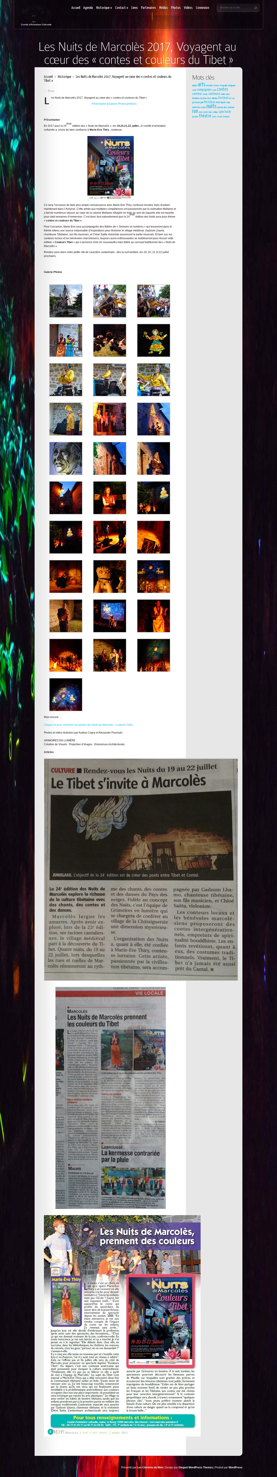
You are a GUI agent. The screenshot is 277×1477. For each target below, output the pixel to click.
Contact (121, 8)
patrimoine (220, 107)
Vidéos (188, 8)
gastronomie (196, 102)
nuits (211, 106)
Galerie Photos (117, 103)
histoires (209, 102)
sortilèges (215, 112)
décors (209, 98)
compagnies (204, 90)
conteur (197, 94)
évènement (226, 117)
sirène (210, 112)
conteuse (214, 94)
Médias (163, 8)
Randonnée (231, 107)
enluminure (215, 98)
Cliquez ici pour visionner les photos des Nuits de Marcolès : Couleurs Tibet (88, 724)
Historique (104, 8)
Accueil (75, 8)
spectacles (195, 117)
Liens (134, 8)
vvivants (219, 117)
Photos (176, 8)
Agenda (88, 8)
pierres (225, 107)
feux (230, 98)
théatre (205, 116)
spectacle (225, 112)
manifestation (196, 107)
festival (223, 98)
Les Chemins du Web (150, 1467)
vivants (214, 117)
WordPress (235, 1467)
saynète (205, 112)
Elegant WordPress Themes (196, 1467)
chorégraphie (223, 86)
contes (222, 89)
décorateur (203, 98)
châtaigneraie (231, 86)
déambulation (196, 98)
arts (201, 84)
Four (233, 98)
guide (201, 102)
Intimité (218, 102)
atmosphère (209, 86)
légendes (223, 102)
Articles (132, 103)
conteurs (205, 94)
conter (214, 90)
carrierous (216, 86)
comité (194, 90)
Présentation (99, 103)
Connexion (202, 8)
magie (228, 102)
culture (228, 94)
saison (200, 112)
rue (195, 111)
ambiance (194, 86)
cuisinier (223, 94)
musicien (203, 107)
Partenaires (148, 8)
